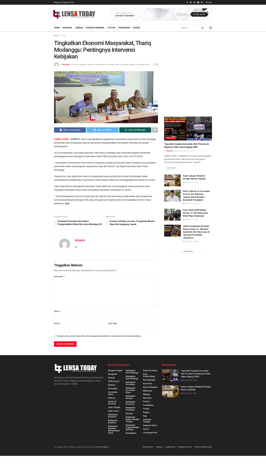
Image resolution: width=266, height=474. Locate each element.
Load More (188, 251)
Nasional (67, 28)
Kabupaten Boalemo (113, 415)
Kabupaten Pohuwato (130, 409)
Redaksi (159, 447)
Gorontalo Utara (112, 393)
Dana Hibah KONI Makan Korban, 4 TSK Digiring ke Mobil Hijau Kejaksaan (195, 213)
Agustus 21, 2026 (191, 219)
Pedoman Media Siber (203, 447)
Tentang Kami (147, 447)
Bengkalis (112, 374)
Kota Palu (147, 383)
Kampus (129, 413)
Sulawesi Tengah (147, 420)
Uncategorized (142, 64)
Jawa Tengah (114, 407)
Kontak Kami (170, 447)
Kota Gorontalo (150, 370)
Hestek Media (103, 447)
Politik (111, 28)
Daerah (79, 28)
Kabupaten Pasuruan (130, 403)
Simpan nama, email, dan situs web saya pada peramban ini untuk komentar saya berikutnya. (99, 336)
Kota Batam (131, 433)
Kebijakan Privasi (185, 447)
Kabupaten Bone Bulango (132, 371)
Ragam (136, 28)
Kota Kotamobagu (149, 375)
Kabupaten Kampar (130, 397)
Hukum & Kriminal (95, 28)
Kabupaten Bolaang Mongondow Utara (114, 429)
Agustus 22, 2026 (191, 204)
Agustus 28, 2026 (183, 151)
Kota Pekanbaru (150, 387)
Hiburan (91, 64)
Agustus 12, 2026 (191, 241)
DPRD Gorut (113, 381)
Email (57, 323)
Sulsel (146, 429)
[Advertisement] (185, 59)
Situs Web (112, 323)
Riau (145, 416)
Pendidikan (124, 28)
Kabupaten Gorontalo (130, 383)
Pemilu (146, 401)
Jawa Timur (113, 411)
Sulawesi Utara (150, 425)
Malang (146, 394)
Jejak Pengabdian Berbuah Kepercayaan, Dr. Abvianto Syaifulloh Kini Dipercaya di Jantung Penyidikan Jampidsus (196, 232)
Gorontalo (112, 388)
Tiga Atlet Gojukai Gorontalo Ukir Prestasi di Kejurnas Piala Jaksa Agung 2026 (195, 374)
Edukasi (83, 64)
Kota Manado (149, 380)
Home (57, 28)
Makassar (147, 391)
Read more (171, 168)
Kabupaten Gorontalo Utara (108, 64)
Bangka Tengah (115, 370)
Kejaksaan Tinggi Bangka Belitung (132, 427)
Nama (57, 311)
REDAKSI (66, 64)
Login (209, 2)
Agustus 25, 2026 (191, 182)
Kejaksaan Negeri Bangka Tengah (132, 419)
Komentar (59, 276)
